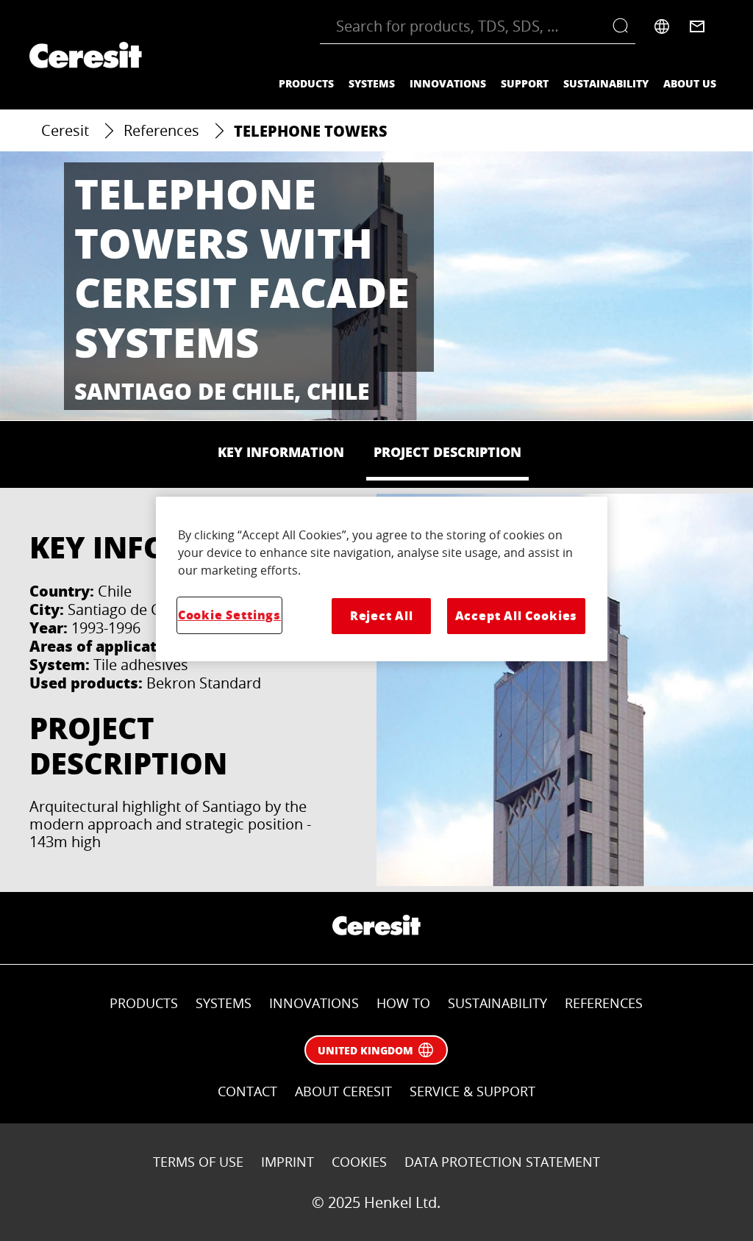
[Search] (624, 26)
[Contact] (697, 26)
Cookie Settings (229, 614)
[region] (381, 579)
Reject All (381, 615)
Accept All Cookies (516, 615)
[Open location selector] (662, 26)
